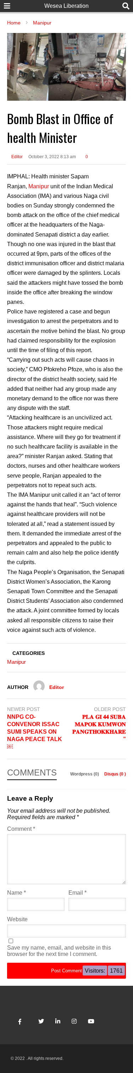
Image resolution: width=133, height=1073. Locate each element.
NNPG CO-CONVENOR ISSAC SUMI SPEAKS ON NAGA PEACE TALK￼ (34, 731)
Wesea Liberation (66, 6)
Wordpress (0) (85, 774)
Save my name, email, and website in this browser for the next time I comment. (59, 951)
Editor (16, 156)
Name (16, 893)
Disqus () (115, 774)
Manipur (38, 186)
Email (77, 893)
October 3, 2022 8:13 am (52, 156)
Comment (21, 829)
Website (17, 919)
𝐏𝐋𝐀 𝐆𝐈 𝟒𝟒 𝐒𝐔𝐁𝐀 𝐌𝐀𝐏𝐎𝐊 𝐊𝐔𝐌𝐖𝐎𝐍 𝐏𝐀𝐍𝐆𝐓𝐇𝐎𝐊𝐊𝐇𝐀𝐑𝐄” (99, 728)
